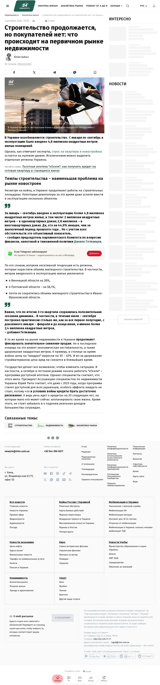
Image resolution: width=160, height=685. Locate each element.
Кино (62, 542)
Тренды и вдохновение (21, 590)
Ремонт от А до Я (96, 6)
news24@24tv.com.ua (17, 451)
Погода (13, 527)
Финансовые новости (21, 554)
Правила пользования (92, 480)
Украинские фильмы (69, 550)
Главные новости (19, 506)
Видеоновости (17, 519)
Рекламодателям (90, 474)
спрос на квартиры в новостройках (77, 151)
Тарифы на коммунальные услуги (27, 559)
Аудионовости (17, 523)
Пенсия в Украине (19, 567)
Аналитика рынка (72, 6)
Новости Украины (19, 510)
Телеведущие (88, 469)
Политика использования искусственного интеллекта (114, 457)
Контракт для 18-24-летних (123, 519)
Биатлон (63, 594)
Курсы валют (16, 550)
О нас (84, 447)
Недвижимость (12, 15)
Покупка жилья (48, 6)
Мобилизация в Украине (124, 502)
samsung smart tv (145, 656)
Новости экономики (22, 542)
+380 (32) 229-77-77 (102, 639)
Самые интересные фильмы (73, 546)
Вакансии (137, 459)
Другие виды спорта (69, 599)
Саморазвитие (116, 562)
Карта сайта (138, 477)
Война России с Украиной (74, 502)
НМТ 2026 (113, 558)
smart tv (127, 656)
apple (109, 656)
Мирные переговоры (70, 514)
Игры (135, 482)
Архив (136, 471)
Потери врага (66, 531)
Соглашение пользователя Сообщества (114, 476)
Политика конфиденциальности (117, 448)
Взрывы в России (68, 527)
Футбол (63, 586)
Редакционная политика (88, 458)
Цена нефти (16, 546)
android (92, 656)
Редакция (86, 452)
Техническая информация (139, 448)
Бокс (61, 582)
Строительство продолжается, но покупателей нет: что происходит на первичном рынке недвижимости (73, 15)
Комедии (63, 559)
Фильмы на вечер (68, 554)
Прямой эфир (17, 514)
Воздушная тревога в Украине (74, 519)
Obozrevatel (24, 64)
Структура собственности (140, 465)
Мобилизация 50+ (118, 510)
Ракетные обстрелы (69, 506)
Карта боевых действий (71, 510)
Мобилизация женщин (120, 514)
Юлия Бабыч (21, 57)
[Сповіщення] (154, 6)
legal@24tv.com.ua (120, 642)
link (45, 473)
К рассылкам (62, 618)
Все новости (17, 502)
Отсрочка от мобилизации (122, 523)
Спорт (62, 578)
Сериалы (63, 563)
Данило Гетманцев (87, 241)
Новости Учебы (118, 542)
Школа (112, 554)
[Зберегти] (95, 72)
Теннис (63, 590)
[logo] (25, 6)
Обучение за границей (120, 566)
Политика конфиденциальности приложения (117, 467)
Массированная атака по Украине (76, 523)
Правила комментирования (116, 485)
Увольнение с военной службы (125, 506)
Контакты (137, 454)
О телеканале (88, 464)
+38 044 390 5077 (53, 451)
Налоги (13, 563)
